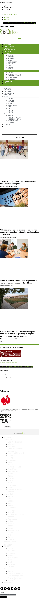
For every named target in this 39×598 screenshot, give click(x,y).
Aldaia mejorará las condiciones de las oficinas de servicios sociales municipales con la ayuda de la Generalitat (19, 232)
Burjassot (11, 455)
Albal (9, 498)
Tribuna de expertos (14, 74)
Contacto (7, 11)
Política (10, 64)
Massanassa (12, 519)
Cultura (10, 55)
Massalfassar (13, 469)
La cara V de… (12, 79)
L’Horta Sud (8, 48)
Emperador (12, 460)
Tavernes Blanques (15, 489)
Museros (11, 478)
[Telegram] (8, 26)
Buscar (6, 83)
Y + (5, 71)
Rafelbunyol (12, 485)
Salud (9, 65)
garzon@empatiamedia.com (8, 362)
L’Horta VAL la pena (15, 578)
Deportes (11, 57)
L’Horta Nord (9, 46)
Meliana (10, 474)
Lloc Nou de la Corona (16, 514)
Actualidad (8, 44)
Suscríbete (7, 9)
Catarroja (11, 512)
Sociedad (10, 67)
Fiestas (10, 60)
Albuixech (11, 446)
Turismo (10, 69)
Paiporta (11, 523)
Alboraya (11, 444)
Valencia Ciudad (9, 50)
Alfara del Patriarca (15, 449)
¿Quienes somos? (8, 7)
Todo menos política (14, 76)
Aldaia (10, 503)
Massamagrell (13, 471)
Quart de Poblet (14, 530)
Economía (11, 58)
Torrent (10, 537)
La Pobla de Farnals (15, 467)
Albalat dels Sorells (15, 442)
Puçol (10, 483)
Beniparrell (12, 508)
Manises (11, 517)
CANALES (7, 546)
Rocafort (11, 487)
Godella (10, 464)
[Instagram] (3, 26)
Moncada (11, 476)
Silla (9, 535)
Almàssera (12, 451)
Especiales (7, 52)
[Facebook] (1, 26)
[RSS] (6, 26)
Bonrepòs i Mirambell (16, 453)
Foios (10, 462)
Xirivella (11, 539)
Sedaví (10, 532)
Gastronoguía (12, 62)
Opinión (10, 72)
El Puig (10, 458)
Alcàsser (11, 501)
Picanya (10, 526)
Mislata (10, 521)
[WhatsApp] (13, 26)
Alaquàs (11, 496)
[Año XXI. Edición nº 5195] (10, 6)
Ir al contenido (4, 1)
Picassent (11, 528)
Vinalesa (11, 492)
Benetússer (12, 510)
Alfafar (10, 505)
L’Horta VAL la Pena (14, 77)
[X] (11, 26)
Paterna (10, 480)
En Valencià (8, 81)
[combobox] (8, 595)
